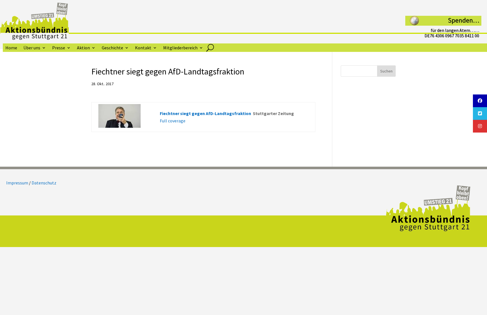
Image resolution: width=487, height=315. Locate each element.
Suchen (386, 71)
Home (11, 48)
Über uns (31, 48)
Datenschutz (44, 183)
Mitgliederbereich (180, 48)
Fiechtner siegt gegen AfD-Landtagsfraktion (205, 113)
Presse (58, 48)
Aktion (83, 48)
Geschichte (112, 48)
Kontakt (143, 48)
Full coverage (172, 121)
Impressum (17, 183)
